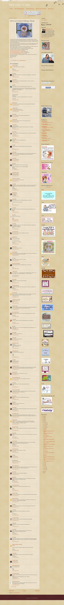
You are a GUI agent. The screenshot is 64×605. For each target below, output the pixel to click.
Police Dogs (44, 133)
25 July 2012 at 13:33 (15, 501)
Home (11, 8)
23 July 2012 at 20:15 (15, 329)
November (44, 424)
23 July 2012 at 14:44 (15, 255)
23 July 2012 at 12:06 (15, 175)
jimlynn (13, 279)
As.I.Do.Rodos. (14, 172)
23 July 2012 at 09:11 (15, 82)
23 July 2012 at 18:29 (15, 316)
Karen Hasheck (14, 465)
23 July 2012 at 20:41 (15, 340)
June (44, 462)
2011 (43, 471)
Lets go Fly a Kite (45, 451)
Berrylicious (44, 137)
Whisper (13, 246)
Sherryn (13, 407)
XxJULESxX (14, 560)
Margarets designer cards (16, 544)
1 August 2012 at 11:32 (15, 578)
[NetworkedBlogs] (48, 86)
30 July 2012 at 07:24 (15, 570)
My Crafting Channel (15, 219)
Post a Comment (13, 586)
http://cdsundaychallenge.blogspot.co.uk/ (16, 53)
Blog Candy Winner (46, 435)
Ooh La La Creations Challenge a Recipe (49, 441)
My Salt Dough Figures (19, 8)
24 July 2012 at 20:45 (15, 482)
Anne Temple (14, 231)
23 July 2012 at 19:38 (15, 323)
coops (13, 319)
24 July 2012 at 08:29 (15, 438)
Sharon (13, 158)
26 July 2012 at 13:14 (15, 526)
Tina (13, 258)
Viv (12, 455)
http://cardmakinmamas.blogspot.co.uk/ (16, 50)
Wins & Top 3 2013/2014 (41, 8)
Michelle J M (14, 498)
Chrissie (13, 124)
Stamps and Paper (15, 263)
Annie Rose (14, 65)
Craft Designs (45, 135)
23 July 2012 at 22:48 (15, 393)
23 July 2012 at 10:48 (15, 142)
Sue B (13, 223)
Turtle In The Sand (15, 178)
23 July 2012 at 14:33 (15, 249)
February (44, 468)
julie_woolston (14, 312)
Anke (13, 359)
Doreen (13, 114)
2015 (43, 417)
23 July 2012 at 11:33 (15, 155)
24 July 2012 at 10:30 (15, 452)
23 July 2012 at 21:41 (15, 369)
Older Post (37, 590)
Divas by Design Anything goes (47, 138)
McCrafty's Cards (19, 5)
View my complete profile (45, 37)
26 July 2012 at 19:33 (15, 534)
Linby (13, 523)
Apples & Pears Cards (46, 140)
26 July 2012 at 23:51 (15, 541)
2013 (43, 420)
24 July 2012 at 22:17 (15, 490)
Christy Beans (14, 413)
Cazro (13, 537)
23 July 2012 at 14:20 (15, 234)
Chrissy (13, 131)
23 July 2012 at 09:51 (15, 116)
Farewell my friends (45, 136)
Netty (13, 402)
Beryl (13, 163)
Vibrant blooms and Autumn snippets (47, 122)
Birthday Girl (45, 455)
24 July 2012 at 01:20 (15, 410)
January (44, 469)
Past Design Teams (30, 8)
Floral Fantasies (45, 121)
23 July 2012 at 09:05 (15, 70)
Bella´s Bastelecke (15, 565)
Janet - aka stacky (15, 389)
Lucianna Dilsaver (15, 581)
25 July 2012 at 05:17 (15, 495)
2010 (43, 472)
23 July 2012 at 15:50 (15, 268)
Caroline (13, 79)
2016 (43, 416)
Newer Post (11, 590)
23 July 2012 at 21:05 (15, 363)
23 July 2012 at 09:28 (15, 111)
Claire (13, 477)
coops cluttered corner (46, 129)
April (44, 465)
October (44, 425)
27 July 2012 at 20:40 (15, 557)
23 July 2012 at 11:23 (15, 149)
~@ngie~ (13, 271)
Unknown (13, 102)
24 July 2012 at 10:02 (15, 446)
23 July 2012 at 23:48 (15, 404)
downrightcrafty (14, 285)
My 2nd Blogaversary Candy (47, 436)
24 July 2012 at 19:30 (15, 474)
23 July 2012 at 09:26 (15, 105)
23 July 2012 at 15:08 (15, 260)
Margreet (13, 192)
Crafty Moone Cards (15, 299)
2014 (43, 419)
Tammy (13, 152)
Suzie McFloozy (14, 573)
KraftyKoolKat (45, 126)
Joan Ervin (14, 493)
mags (13, 382)
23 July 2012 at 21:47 (15, 374)
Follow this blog (48, 87)
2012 (43, 421)
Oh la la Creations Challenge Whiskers (48, 452)
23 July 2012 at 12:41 (15, 196)
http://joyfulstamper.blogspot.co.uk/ (15, 51)
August (44, 428)
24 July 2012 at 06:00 (15, 430)
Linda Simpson (14, 485)
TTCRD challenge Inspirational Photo (48, 448)
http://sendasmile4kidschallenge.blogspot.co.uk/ (17, 52)
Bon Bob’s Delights (15, 377)
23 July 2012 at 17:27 (15, 276)
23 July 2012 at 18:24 (15, 309)
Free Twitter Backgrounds (32, 15)
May (13, 326)
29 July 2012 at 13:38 (15, 562)
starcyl (13, 529)
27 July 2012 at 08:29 (15, 550)
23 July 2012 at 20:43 (15, 348)
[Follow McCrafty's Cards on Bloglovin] (46, 83)
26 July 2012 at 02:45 (15, 520)
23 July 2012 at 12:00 (15, 160)
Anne (13, 73)
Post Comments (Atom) (16, 592)
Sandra (13, 332)
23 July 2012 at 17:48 (15, 282)
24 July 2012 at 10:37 (15, 457)
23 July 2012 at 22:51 (15, 399)
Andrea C (13, 372)
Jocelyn (13, 553)
